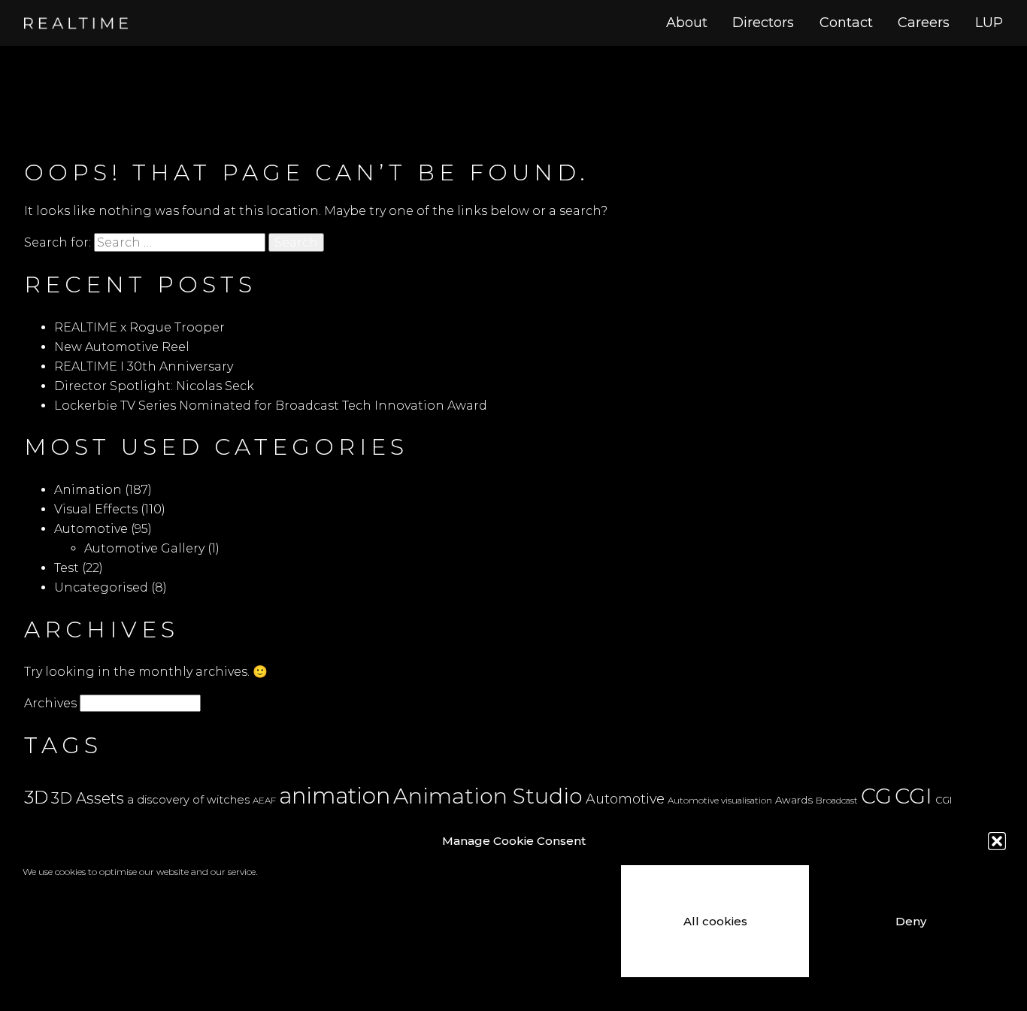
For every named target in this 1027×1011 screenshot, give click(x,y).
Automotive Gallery (144, 548)
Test (66, 568)
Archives (50, 703)
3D (36, 797)
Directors (763, 22)
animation (334, 795)
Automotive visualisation (720, 800)
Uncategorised (101, 587)
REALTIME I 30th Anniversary (143, 366)
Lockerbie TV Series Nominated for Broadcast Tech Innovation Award (270, 405)
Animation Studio (488, 795)
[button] (996, 841)
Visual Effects (96, 509)
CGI (913, 795)
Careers (924, 22)
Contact (846, 22)
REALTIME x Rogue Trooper (139, 327)
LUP (989, 22)
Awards (794, 800)
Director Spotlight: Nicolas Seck (154, 386)
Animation (88, 490)
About (686, 22)
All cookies (715, 921)
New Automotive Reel (121, 347)
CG (876, 796)
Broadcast (837, 800)
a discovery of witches (188, 800)
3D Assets (87, 798)
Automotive (91, 529)
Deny (910, 921)
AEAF (264, 800)
